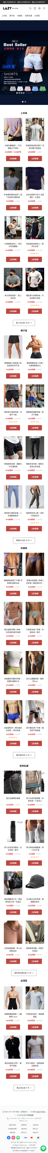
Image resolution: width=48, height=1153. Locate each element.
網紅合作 (24, 1132)
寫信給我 (30, 1115)
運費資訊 (24, 1125)
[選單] (44, 8)
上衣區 (4, 16)
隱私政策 (24, 1129)
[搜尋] (30, 8)
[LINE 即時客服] (43, 1148)
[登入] (39, 8)
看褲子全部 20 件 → (24, 540)
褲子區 (12, 16)
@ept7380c (40, 1112)
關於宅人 (35, 1129)
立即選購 (13, 159)
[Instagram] (13, 1137)
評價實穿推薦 (12, 1129)
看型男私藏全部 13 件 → (23, 973)
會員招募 (12, 1132)
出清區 (37, 16)
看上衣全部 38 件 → (24, 323)
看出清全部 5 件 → (24, 1088)
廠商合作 (35, 1132)
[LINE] (18, 1137)
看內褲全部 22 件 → (24, 755)
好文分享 (32, 1145)
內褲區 (19, 16)
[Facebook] (8, 1137)
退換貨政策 (12, 1125)
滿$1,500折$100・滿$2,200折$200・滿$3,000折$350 (24, 2)
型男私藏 (28, 16)
